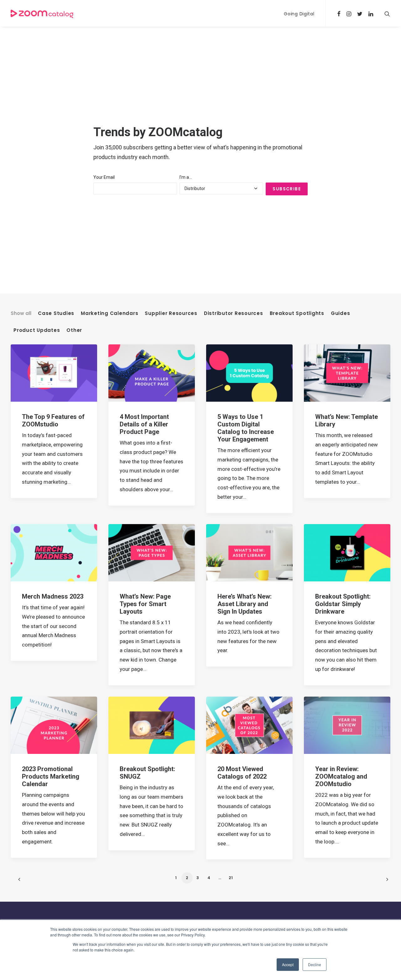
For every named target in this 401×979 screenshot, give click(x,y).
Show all (21, 313)
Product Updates (36, 330)
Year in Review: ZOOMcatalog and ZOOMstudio (341, 776)
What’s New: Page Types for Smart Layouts (145, 604)
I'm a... (186, 177)
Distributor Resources (233, 313)
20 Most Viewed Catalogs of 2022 (242, 772)
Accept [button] (288, 964)
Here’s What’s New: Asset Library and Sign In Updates (244, 604)
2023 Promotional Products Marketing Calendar (50, 776)
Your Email (104, 177)
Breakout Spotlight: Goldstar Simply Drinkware (343, 604)
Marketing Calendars (109, 313)
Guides (340, 313)
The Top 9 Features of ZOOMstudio (53, 420)
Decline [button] (314, 964)
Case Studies (56, 313)
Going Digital (299, 14)
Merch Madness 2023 (52, 596)
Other (74, 330)
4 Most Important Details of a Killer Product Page (144, 424)
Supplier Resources (171, 313)
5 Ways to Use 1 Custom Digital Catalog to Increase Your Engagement (245, 428)
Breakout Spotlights (297, 313)
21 (231, 877)
